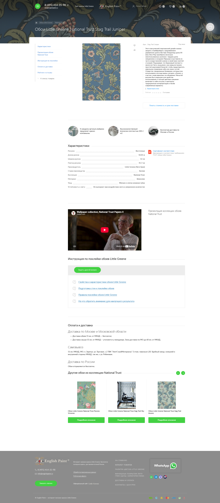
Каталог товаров (123, 465)
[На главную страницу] (110, 6)
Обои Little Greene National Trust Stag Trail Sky (126, 411)
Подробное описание (86, 420)
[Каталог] (36, 22)
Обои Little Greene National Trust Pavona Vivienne (83, 412)
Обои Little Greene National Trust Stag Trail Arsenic (164, 412)
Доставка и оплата (124, 480)
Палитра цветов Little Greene (129, 469)
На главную (121, 460)
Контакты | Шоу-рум (125, 485)
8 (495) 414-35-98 (55, 5)
